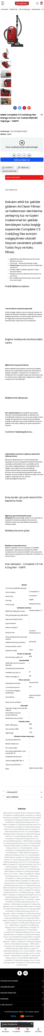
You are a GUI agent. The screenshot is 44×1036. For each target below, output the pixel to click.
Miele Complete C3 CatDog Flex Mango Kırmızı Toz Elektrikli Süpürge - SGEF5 (22, 891)
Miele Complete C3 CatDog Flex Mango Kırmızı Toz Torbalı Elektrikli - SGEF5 (22, 850)
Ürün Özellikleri (13, 177)
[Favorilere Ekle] (41, 115)
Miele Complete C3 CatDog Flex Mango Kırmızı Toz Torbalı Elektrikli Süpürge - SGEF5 (21, 838)
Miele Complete (14, 813)
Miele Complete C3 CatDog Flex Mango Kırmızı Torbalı (23, 928)
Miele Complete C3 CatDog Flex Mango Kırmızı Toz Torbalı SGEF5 (22, 878)
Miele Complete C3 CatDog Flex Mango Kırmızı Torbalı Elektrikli (22, 932)
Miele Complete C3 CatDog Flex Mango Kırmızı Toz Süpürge (22, 907)
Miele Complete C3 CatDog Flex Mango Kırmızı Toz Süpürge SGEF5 (22, 917)
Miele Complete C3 (28, 813)
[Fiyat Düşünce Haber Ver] (24, 155)
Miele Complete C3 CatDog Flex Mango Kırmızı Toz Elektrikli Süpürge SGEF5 (22, 896)
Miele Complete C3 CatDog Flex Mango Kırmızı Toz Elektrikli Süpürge (22, 884)
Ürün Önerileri (12, 797)
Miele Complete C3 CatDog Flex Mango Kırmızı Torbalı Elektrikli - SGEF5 (22, 953)
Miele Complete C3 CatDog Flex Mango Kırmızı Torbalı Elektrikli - (21, 949)
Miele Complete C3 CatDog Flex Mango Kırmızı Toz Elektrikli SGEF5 (21, 905)
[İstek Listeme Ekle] (14, 155)
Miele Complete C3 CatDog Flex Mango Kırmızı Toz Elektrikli (21, 882)
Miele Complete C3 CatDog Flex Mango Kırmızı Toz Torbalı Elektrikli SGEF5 (21, 855)
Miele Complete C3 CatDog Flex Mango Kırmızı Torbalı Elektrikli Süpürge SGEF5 (22, 946)
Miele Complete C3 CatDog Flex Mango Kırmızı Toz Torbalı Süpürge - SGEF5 (22, 865)
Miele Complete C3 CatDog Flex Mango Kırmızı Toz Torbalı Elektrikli (22, 828)
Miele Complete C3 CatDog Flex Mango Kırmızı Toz (22, 821)
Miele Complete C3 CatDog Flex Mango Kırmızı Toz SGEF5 (22, 926)
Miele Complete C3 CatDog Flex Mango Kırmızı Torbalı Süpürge (22, 960)
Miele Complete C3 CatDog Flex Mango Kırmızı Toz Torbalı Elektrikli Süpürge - (23, 835)
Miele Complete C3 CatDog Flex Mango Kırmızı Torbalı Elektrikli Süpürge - (21, 939)
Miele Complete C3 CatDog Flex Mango (21, 817)
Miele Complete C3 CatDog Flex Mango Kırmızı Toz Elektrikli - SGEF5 (22, 901)
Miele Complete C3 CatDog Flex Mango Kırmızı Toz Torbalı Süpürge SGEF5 (22, 869)
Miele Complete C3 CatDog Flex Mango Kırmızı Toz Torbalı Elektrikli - (23, 847)
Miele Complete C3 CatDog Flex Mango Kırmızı (22, 818)
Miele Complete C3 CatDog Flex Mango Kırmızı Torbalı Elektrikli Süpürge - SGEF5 (23, 942)
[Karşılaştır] (19, 155)
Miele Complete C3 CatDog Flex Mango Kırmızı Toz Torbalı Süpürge (22, 858)
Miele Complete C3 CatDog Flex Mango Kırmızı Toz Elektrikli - (21, 898)
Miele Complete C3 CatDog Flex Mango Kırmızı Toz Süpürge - (22, 911)
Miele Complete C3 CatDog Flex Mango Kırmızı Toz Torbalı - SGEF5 (22, 875)
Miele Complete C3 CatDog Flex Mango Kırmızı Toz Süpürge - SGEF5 (22, 914)
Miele (5, 813)
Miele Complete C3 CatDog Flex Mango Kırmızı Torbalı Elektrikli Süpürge (22, 935)
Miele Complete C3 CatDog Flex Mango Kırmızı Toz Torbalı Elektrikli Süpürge (22, 831)
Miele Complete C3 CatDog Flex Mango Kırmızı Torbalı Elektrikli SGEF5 (23, 956)
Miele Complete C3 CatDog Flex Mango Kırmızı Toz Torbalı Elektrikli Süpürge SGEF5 (22, 843)
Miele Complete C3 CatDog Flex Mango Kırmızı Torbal (25, 963)
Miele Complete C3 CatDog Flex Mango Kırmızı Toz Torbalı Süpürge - (21, 861)
